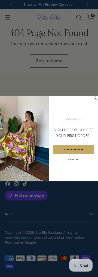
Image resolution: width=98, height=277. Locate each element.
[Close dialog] (95, 98)
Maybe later (73, 159)
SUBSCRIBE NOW (73, 149)
